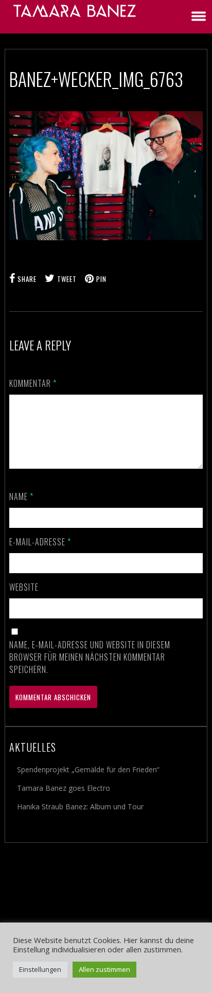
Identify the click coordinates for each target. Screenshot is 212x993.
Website (24, 587)
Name (21, 496)
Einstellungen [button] (40, 969)
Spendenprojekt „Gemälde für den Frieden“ (88, 769)
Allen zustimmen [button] (104, 969)
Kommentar (33, 383)
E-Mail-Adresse (40, 542)
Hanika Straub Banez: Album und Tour (80, 806)
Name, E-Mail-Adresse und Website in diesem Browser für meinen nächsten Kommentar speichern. (89, 657)
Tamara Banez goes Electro (63, 788)
